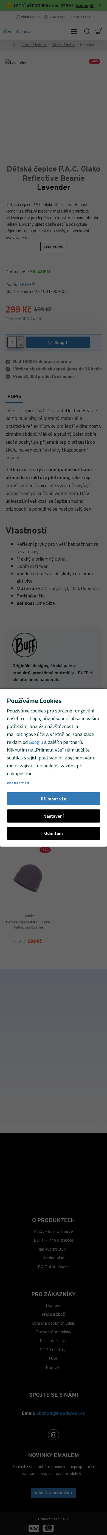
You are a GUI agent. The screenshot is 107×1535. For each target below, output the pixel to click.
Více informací (18, 782)
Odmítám (53, 833)
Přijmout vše (53, 799)
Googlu (36, 742)
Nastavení (53, 816)
